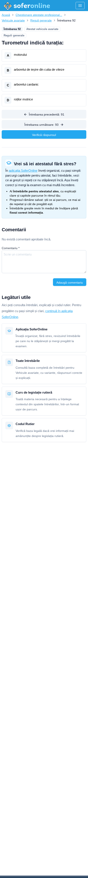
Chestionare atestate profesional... (39, 15)
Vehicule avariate (13, 20)
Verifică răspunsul (44, 135)
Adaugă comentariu (69, 282)
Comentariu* (10, 248)
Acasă (6, 15)
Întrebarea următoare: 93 (41, 124)
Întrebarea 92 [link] (66, 20)
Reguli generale (41, 20)
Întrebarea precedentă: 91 (46, 114)
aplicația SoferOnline (23, 170)
